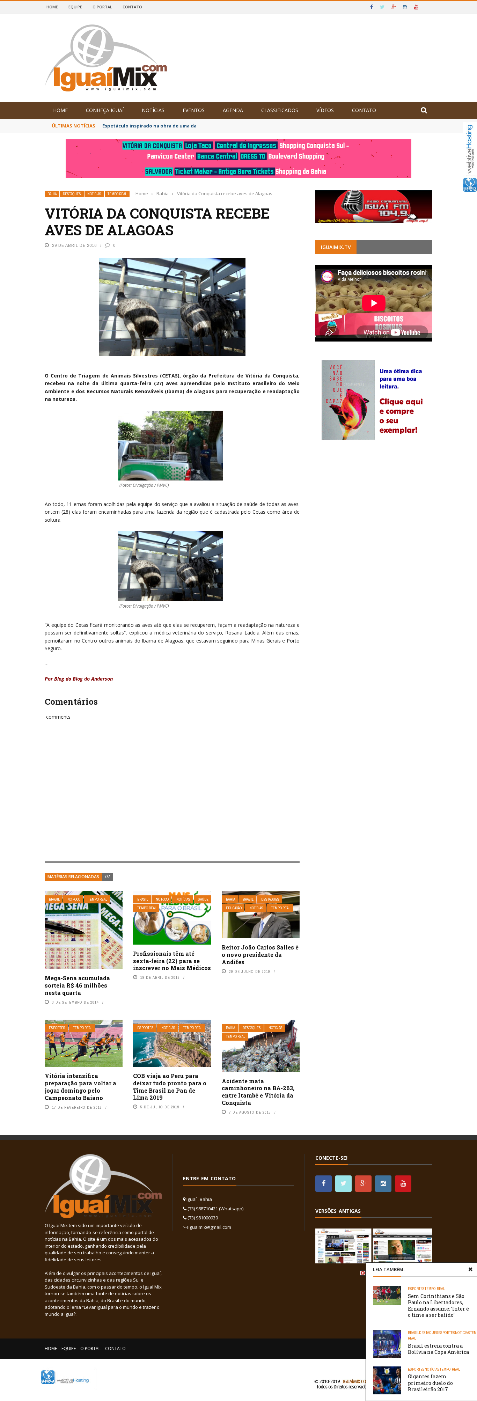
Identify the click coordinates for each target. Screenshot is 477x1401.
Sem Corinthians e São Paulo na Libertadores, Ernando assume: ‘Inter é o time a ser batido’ (438, 1306)
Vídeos (325, 110)
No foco (73, 899)
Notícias (153, 110)
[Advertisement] (172, 799)
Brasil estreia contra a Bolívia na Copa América (438, 1348)
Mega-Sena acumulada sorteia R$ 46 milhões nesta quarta (77, 985)
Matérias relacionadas (73, 877)
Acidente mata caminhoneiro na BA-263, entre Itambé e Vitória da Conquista (258, 1091)
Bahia (52, 194)
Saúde (203, 899)
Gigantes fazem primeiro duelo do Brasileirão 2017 (430, 1382)
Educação (234, 908)
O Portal (102, 6)
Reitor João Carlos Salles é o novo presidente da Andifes (260, 955)
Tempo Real (117, 194)
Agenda (233, 110)
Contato (132, 6)
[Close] (470, 1269)
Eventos (194, 110)
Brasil (54, 899)
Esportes (57, 1028)
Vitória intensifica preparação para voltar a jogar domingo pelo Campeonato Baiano (80, 1086)
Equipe (75, 6)
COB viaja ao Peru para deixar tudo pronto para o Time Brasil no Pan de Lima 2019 (169, 1086)
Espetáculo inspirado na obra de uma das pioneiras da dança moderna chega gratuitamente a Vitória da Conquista (237, 126)
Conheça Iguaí (105, 110)
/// (107, 877)
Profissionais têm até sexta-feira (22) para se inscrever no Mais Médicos (172, 961)
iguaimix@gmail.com (210, 1227)
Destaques (72, 194)
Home (52, 6)
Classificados (279, 110)
